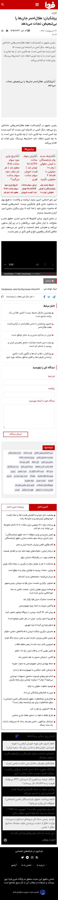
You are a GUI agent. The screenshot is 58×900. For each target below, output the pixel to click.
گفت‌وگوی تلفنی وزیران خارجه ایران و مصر (34, 544)
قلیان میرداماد (24, 462)
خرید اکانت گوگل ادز (36, 471)
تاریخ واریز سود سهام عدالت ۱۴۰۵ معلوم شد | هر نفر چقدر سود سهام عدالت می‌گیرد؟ (11, 189)
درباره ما (41, 865)
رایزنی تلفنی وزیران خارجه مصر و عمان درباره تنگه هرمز (29, 638)
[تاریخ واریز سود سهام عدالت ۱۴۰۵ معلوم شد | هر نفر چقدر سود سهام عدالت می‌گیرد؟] (11, 167)
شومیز (17, 489)
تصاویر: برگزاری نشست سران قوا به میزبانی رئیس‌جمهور (29, 583)
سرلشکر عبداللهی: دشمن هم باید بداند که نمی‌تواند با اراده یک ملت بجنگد (28, 723)
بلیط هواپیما (29, 480)
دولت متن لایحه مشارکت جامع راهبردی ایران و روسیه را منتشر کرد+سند (30, 344)
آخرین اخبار (43, 507)
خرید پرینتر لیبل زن (20, 476)
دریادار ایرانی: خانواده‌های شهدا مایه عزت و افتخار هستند (28, 551)
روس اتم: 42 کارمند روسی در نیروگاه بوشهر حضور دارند (29, 612)
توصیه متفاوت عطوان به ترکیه (40, 686)
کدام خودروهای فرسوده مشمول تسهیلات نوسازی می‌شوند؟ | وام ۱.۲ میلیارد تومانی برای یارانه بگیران (31, 678)
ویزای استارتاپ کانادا (26, 457)
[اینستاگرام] (31, 857)
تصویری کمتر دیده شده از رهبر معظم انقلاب (34, 644)
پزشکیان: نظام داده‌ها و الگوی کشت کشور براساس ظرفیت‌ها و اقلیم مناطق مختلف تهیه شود (29, 355)
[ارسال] (7, 30)
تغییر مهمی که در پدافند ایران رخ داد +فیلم (34, 651)
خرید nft (49, 471)
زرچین (13, 471)
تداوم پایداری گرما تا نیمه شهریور (39, 625)
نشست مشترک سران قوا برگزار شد (38, 599)
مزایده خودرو (41, 480)
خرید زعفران (22, 471)
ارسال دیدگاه (16, 434)
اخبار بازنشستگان (15, 452)
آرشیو (13, 865)
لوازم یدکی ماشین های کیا (24, 485)
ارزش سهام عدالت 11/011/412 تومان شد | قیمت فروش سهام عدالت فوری (29, 189)
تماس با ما (26, 865)
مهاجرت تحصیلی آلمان (45, 457)
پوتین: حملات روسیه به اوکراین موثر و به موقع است (30, 570)
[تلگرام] (54, 297)
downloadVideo (47, 273)
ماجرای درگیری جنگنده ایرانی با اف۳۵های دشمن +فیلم (29, 631)
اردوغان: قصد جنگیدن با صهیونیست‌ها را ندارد (33, 670)
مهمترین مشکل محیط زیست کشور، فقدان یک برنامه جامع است (30, 314)
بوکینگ (32, 476)
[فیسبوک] (45, 297)
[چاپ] (3, 30)
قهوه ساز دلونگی (27, 489)
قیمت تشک (28, 452)
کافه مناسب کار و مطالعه (44, 466)
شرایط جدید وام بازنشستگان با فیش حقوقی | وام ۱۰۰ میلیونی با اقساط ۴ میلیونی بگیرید (47, 189)
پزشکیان (48, 281)
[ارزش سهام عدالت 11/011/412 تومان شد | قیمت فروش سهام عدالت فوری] (29, 167)
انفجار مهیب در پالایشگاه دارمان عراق (37, 557)
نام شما (51, 376)
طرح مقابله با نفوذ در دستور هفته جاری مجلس (32, 715)
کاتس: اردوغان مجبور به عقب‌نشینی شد (35, 657)
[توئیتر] (22, 857)
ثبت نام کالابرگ (12, 466)
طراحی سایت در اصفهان (44, 489)
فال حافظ (35, 462)
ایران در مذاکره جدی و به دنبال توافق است (31, 335)
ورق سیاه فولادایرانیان (45, 476)
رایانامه (51, 389)
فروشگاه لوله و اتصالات (45, 485)
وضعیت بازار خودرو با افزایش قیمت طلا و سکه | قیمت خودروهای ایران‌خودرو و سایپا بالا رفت (29, 516)
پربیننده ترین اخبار (15, 507)
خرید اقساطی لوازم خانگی (43, 452)
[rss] (36, 857)
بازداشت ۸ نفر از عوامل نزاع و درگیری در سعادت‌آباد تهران (28, 564)
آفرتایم (50, 480)
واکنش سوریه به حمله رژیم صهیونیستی (36, 606)
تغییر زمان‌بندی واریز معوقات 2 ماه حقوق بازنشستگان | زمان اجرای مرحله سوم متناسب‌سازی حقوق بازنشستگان (29, 536)
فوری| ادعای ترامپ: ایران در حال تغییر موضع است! (30, 618)
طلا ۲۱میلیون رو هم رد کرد (41, 709)
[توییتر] (49, 297)
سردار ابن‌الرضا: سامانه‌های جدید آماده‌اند (35, 577)
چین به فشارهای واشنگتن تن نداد (38, 693)
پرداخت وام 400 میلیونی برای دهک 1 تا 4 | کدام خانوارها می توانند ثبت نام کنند (28, 526)
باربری (9, 476)
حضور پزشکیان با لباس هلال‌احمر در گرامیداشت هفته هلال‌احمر (29, 325)
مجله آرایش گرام (27, 466)
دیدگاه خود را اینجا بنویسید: (42, 401)
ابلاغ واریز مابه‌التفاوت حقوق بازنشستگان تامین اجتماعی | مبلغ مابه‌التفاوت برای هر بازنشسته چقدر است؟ (28, 700)
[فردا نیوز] (50, 5)
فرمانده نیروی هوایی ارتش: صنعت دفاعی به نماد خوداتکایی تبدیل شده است (31, 591)
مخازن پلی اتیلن (47, 462)
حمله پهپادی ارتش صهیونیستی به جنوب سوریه (32, 663)
